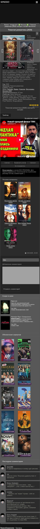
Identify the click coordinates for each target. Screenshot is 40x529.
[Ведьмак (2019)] (27, 51)
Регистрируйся (7, 170)
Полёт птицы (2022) (10, 246)
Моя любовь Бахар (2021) (24, 224)
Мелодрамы (30, 89)
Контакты (19, 528)
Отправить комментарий (11, 289)
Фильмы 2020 (7, 91)
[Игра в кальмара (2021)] (10, 51)
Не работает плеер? (31, 118)
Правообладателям (7, 528)
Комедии (22, 89)
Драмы (16, 89)
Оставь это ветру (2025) (24, 201)
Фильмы (10, 89)
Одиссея (14, 301)
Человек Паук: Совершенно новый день (21, 317)
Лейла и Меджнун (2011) (11, 224)
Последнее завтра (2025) (10, 201)
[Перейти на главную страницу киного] (5, 2)
